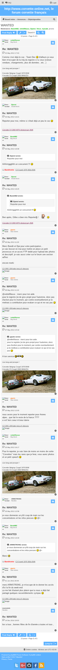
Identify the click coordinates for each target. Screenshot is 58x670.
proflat (8, 657)
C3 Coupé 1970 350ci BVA (25, 170)
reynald (45, 29)
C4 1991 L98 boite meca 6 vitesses (15, 269)
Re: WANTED (10, 49)
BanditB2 (15, 29)
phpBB (13, 655)
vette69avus (24, 29)
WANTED (7, 25)
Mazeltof (19, 657)
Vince (39, 29)
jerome (51, 29)
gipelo (13, 230)
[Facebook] (35, 665)
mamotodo (6, 608)
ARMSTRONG (16, 499)
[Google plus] (23, 665)
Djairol (33, 29)
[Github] (29, 665)
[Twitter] (16, 665)
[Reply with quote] (53, 43)
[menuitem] (8, 3)
